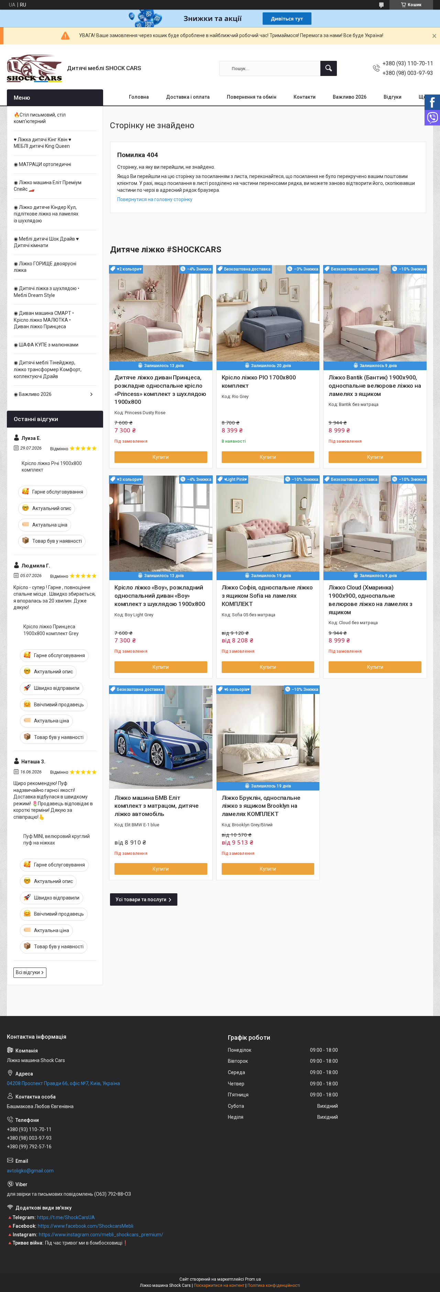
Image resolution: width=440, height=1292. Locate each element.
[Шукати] (328, 68)
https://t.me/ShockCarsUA (66, 1217)
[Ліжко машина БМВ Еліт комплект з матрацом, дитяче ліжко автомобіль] (160, 737)
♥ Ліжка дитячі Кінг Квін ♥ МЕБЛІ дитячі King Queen (42, 143)
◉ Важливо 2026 (33, 394)
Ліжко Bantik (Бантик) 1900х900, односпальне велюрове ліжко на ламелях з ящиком (375, 385)
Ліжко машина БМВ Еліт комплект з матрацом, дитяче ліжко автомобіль (156, 806)
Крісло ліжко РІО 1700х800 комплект (259, 381)
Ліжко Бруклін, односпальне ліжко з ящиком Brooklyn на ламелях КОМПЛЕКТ (261, 806)
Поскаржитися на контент (219, 1285)
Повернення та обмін (251, 97)
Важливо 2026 (349, 97)
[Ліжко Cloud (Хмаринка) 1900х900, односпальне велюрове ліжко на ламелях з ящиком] (375, 527)
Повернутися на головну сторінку (154, 199)
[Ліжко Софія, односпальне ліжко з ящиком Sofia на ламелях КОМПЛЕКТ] (268, 527)
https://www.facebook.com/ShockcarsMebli (85, 1226)
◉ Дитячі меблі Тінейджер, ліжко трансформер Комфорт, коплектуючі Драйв (47, 369)
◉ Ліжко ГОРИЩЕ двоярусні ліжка (45, 267)
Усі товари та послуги (141, 899)
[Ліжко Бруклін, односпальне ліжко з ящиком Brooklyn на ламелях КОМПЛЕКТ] (268, 737)
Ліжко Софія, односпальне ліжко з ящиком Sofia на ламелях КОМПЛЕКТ (267, 595)
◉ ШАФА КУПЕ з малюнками (46, 344)
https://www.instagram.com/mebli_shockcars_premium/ (101, 1234)
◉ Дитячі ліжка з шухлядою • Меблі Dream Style (46, 292)
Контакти (305, 97)
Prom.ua (253, 1279)
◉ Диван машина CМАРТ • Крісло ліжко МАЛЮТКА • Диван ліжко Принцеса (44, 319)
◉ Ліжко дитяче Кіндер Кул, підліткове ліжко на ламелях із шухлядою (46, 214)
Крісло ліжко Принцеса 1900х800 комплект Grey (51, 630)
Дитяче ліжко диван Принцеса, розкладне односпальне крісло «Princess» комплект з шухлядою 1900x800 (160, 389)
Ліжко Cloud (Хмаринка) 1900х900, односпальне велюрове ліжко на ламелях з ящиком (370, 599)
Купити (161, 457)
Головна (139, 97)
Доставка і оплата (188, 97)
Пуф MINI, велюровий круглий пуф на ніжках (56, 839)
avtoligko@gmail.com (30, 1170)
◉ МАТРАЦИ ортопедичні (42, 164)
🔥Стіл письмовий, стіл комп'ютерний (40, 118)
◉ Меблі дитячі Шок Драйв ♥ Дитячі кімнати (46, 242)
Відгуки (393, 97)
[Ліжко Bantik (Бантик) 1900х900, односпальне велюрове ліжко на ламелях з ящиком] (375, 316)
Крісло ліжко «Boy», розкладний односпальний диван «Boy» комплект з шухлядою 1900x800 (159, 595)
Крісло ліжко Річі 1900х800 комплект (52, 467)
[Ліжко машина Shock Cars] (34, 68)
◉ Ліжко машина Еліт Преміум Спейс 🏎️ (47, 186)
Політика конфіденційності (274, 1285)
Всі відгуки (28, 972)
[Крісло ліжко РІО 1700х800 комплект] (268, 316)
